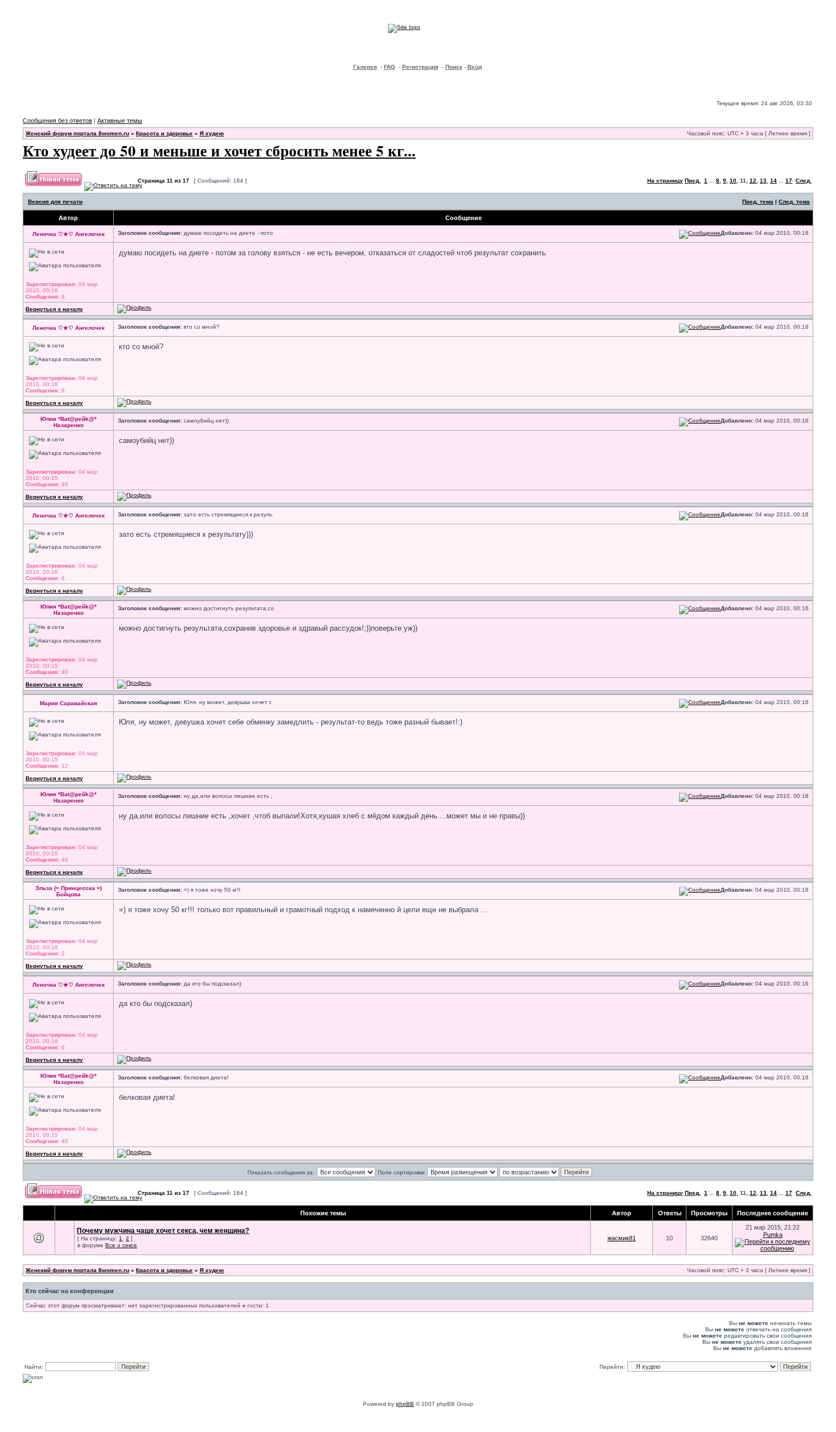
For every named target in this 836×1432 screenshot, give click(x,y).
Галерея (365, 67)
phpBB (405, 1404)
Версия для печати (55, 201)
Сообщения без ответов (57, 120)
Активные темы (119, 120)
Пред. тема (757, 201)
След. (804, 180)
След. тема (794, 201)
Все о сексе (121, 1245)
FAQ (389, 67)
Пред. (693, 180)
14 (773, 180)
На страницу (665, 180)
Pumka (773, 1234)
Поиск (453, 67)
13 (763, 180)
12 (753, 180)
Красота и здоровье (164, 133)
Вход (474, 67)
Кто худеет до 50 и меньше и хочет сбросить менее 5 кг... (219, 150)
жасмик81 (621, 1238)
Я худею (212, 133)
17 (788, 180)
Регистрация (420, 67)
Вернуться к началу (54, 309)
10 (733, 180)
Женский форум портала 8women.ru (77, 133)
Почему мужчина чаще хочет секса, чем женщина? (163, 1231)
